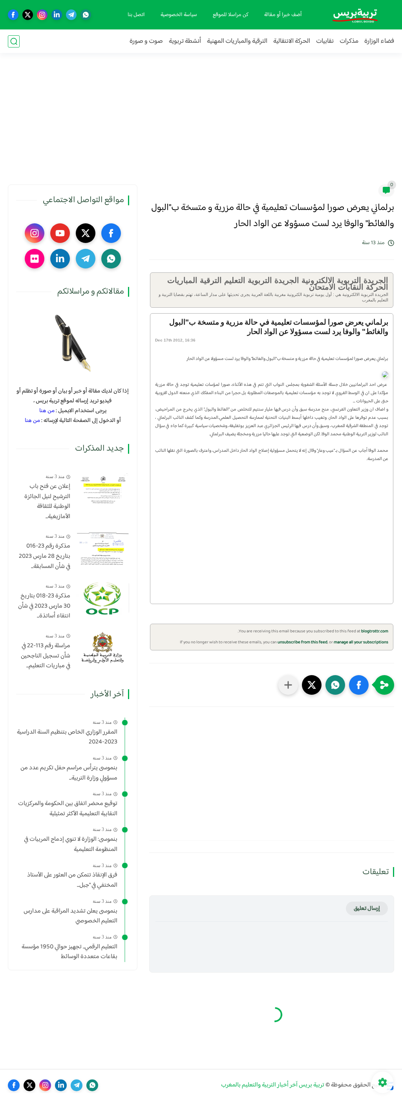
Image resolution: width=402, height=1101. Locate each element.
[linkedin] (56, 14)
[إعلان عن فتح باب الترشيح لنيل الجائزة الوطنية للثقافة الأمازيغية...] (102, 488)
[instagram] (42, 14)
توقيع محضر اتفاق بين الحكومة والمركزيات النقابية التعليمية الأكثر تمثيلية (67, 809)
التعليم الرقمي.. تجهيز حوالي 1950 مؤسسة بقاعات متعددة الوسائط (69, 952)
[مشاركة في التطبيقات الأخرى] (288, 685)
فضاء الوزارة (379, 41)
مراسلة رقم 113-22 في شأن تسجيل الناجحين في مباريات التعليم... (45, 656)
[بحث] (14, 41)
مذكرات (349, 41)
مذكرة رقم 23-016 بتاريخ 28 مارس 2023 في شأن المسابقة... (44, 556)
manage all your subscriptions (361, 642)
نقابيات (325, 41)
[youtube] (60, 233)
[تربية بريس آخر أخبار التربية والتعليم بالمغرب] (355, 15)
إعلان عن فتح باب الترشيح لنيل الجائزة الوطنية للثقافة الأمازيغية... (47, 502)
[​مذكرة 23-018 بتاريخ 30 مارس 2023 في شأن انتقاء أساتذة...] (102, 598)
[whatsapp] (85, 14)
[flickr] (34, 258)
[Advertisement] (201, 124)
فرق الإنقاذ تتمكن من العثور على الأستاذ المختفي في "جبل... (72, 880)
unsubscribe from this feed (302, 642)
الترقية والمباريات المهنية (237, 41)
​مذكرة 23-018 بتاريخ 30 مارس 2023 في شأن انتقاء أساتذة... (44, 606)
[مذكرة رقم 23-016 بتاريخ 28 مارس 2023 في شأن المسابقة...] (102, 548)
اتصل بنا (136, 15)
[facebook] (13, 14)
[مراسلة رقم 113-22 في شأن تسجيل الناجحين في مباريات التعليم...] (102, 648)
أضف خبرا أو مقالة (283, 15)
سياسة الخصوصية (179, 15)
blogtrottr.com (374, 631)
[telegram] (71, 14)
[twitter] (27, 14)
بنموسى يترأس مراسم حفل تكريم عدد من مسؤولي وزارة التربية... (68, 773)
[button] (359, 685)
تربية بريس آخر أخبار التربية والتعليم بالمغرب (272, 1085)
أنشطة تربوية (185, 41)
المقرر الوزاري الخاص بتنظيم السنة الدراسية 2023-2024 (67, 737)
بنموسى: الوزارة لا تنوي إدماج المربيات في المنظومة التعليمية (70, 844)
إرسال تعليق (367, 908)
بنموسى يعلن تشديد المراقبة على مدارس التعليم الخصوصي (70, 916)
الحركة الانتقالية (291, 41)
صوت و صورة (146, 41)
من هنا (47, 411)
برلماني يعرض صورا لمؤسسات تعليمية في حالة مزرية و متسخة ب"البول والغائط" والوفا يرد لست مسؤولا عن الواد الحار (278, 327)
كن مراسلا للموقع (231, 15)
